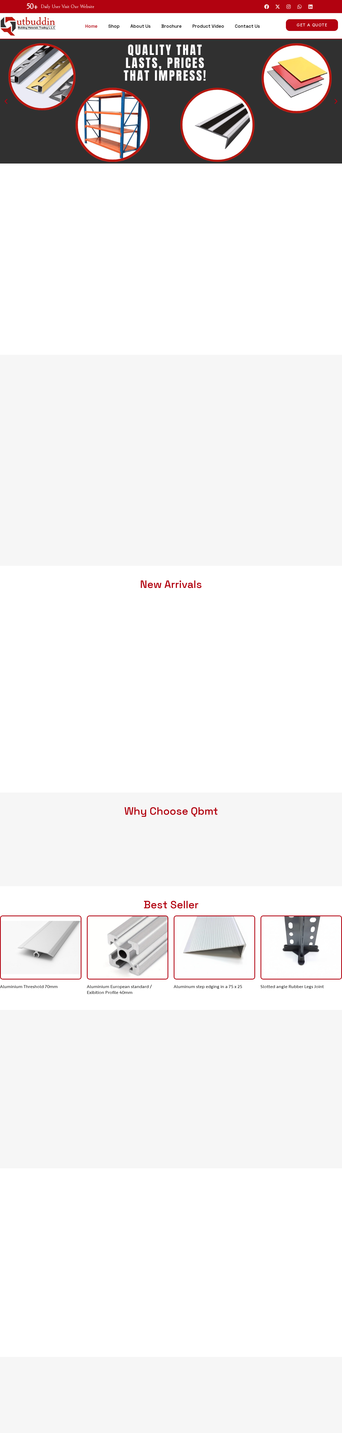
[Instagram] (288, 6)
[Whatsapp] (299, 6)
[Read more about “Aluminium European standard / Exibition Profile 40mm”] (141, 969)
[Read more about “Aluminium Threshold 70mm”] (54, 969)
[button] (6, 101)
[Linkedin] (310, 6)
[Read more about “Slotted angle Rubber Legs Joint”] (314, 969)
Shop (114, 26)
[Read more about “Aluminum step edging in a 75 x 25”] (228, 969)
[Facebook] (266, 6)
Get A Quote (312, 25)
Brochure (171, 26)
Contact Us (247, 26)
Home (91, 26)
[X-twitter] (277, 6)
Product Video (208, 26)
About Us (140, 26)
